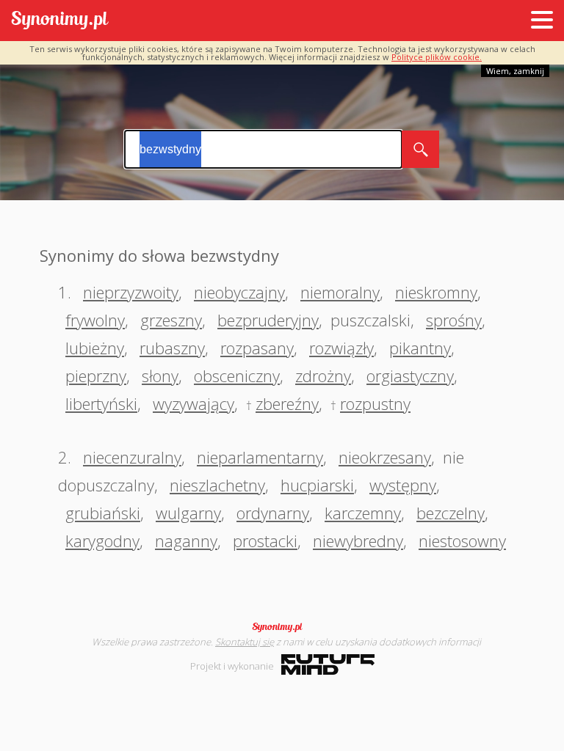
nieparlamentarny (260, 457)
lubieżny (94, 348)
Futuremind (328, 664)
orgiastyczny (410, 375)
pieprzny (95, 375)
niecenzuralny (132, 457)
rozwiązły (341, 348)
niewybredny (358, 541)
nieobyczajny (239, 292)
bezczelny (450, 513)
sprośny (454, 320)
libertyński (101, 403)
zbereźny (287, 403)
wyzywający (193, 403)
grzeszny (171, 320)
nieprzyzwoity (130, 292)
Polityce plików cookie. (436, 56)
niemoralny (340, 292)
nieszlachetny (217, 485)
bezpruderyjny (268, 320)
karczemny (363, 513)
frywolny (95, 320)
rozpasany (257, 348)
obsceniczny (237, 375)
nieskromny (436, 292)
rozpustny (375, 403)
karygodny (102, 541)
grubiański (102, 513)
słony (160, 375)
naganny (186, 541)
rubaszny (172, 348)
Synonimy (282, 627)
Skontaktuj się (244, 641)
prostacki (265, 541)
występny (402, 485)
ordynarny (272, 513)
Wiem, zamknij (515, 70)
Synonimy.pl (60, 21)
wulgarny (188, 513)
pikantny (420, 348)
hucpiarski (317, 485)
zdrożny (323, 375)
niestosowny (462, 541)
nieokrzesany (385, 457)
